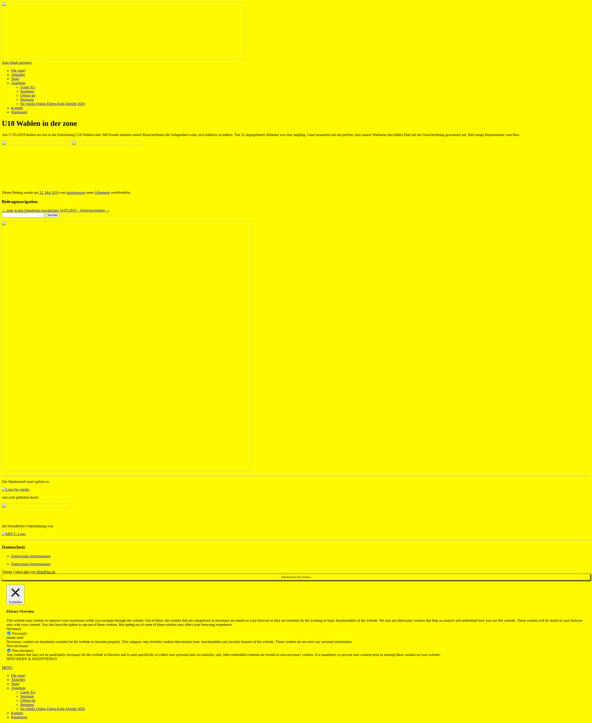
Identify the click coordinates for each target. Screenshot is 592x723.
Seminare (27, 91)
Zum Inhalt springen (16, 63)
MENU (7, 668)
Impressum (19, 112)
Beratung (27, 100)
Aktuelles (18, 75)
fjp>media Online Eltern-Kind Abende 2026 (52, 104)
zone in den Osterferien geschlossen (30, 210)
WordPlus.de (46, 572)
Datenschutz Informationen (31, 556)
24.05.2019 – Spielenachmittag (85, 210)
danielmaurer (75, 193)
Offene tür (27, 95)
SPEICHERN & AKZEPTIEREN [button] (31, 659)
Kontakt (17, 108)
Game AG (27, 87)
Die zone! (18, 70)
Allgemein (102, 193)
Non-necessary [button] (17, 646)
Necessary (19, 633)
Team (15, 79)
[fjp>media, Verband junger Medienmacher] (15, 489)
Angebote (18, 83)
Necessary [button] (14, 629)
